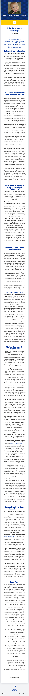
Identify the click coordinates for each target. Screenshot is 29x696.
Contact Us (14, 690)
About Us (14, 686)
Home (14, 685)
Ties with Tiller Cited (12, 44)
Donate (14, 692)
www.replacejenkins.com (9, 536)
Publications (14, 687)
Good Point (18, 47)
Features (14, 689)
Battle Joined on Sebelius (9, 38)
